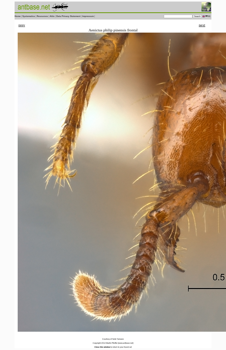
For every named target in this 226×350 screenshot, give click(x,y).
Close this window (102, 347)
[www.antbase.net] (125, 343)
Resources (42, 16)
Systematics (28, 16)
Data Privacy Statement (68, 16)
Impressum (88, 16)
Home (18, 16)
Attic (52, 16)
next (202, 25)
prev (21, 25)
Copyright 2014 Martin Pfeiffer (105, 343)
